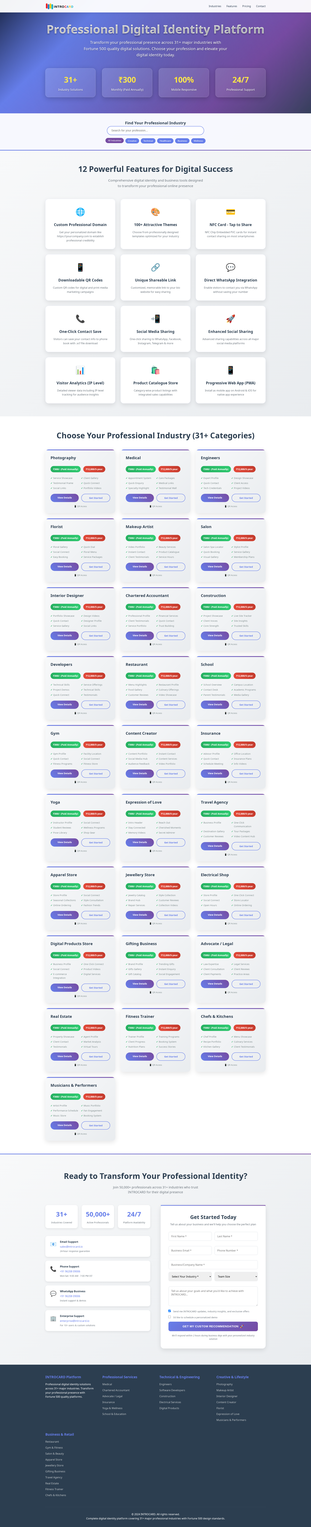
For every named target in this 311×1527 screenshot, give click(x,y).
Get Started (96, 497)
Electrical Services (170, 1402)
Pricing (246, 6)
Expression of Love (227, 1414)
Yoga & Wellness (112, 1408)
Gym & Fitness (54, 1447)
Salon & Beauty (54, 1453)
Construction (167, 1396)
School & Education (114, 1414)
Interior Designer (227, 1396)
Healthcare (165, 141)
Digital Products (169, 1408)
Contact (261, 6)
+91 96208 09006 (70, 1271)
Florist (220, 1408)
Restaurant (52, 1441)
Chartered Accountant (116, 1390)
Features (231, 6)
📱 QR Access (80, 506)
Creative (132, 141)
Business (182, 141)
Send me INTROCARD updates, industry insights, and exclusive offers (211, 1311)
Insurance (108, 1402)
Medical (107, 1384)
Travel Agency (53, 1477)
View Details (65, 497)
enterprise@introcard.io (74, 1321)
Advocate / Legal (112, 1396)
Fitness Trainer (54, 1489)
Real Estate (52, 1483)
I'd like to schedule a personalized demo (195, 1317)
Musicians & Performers (231, 1420)
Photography (224, 1384)
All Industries (114, 140)
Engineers (165, 1384)
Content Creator (226, 1402)
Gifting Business (55, 1471)
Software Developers (172, 1390)
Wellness (198, 141)
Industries (215, 6)
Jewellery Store (54, 1465)
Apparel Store (53, 1459)
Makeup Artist (225, 1390)
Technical (148, 141)
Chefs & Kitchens (55, 1495)
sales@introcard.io (71, 1246)
